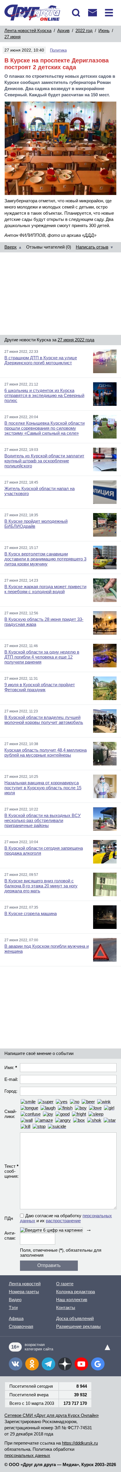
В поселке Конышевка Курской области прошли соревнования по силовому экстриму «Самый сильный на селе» (44, 428)
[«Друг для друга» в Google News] (98, 1363)
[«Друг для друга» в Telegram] (48, 1363)
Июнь (104, 30)
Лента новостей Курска (27, 30)
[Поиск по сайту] (76, 12)
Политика (58, 50)
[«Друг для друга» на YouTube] (81, 1363)
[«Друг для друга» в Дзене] (65, 1363)
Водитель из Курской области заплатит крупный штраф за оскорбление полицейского (44, 460)
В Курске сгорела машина (30, 913)
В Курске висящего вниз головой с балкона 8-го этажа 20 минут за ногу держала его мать (41, 885)
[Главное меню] (109, 12)
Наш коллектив (71, 1299)
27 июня (12, 36)
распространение (63, 1220)
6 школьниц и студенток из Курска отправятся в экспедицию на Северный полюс (44, 395)
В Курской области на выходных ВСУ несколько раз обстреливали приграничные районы (42, 820)
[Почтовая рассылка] (92, 12)
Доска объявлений (75, 1318)
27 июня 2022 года (76, 339)
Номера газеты (24, 1291)
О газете (64, 1283)
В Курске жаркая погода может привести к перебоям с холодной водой (45, 589)
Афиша (16, 1318)
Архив (63, 30)
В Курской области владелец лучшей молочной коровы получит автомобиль (43, 720)
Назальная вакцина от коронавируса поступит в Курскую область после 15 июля (42, 787)
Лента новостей (25, 1283)
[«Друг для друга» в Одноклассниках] (32, 1363)
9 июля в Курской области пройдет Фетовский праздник (39, 687)
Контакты (65, 1307)
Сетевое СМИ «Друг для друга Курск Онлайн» (51, 1415)
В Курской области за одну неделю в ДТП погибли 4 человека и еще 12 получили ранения (41, 656)
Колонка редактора (75, 1291)
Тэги (13, 1307)
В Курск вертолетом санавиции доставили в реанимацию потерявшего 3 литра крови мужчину (45, 558)
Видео (15, 1299)
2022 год (84, 30)
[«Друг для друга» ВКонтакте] (15, 1363)
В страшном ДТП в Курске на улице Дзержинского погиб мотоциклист (40, 360)
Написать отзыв (92, 246)
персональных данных (27, 1455)
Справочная (21, 1326)
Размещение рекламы (78, 1326)
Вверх (10, 246)
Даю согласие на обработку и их (66, 1218)
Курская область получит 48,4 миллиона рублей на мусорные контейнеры (45, 752)
